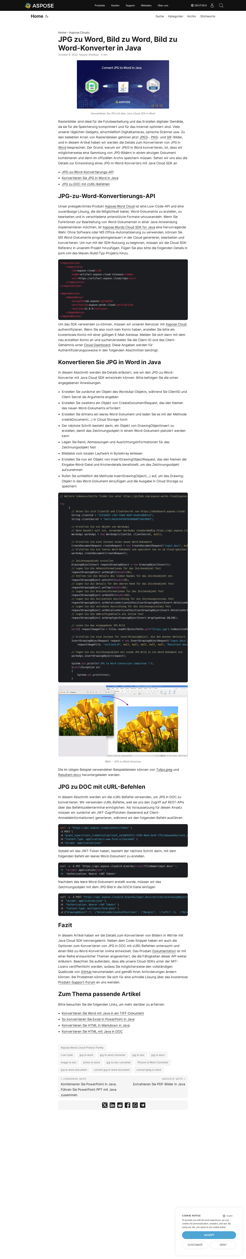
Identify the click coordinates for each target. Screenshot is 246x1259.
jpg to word (86, 1054)
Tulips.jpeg (164, 769)
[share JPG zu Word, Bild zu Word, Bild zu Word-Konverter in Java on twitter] (105, 1105)
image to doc (68, 1062)
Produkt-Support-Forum (76, 982)
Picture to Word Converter (153, 1062)
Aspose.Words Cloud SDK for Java (129, 227)
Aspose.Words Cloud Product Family (82, 1047)
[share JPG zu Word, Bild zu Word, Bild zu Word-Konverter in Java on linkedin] (112, 1105)
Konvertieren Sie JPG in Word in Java (90, 178)
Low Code (67, 1054)
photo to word (91, 1062)
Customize (195, 1244)
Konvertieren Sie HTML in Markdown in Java (96, 1025)
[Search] (221, 5)
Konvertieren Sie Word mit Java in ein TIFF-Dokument (103, 1013)
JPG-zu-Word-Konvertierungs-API (88, 172)
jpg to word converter (113, 1054)
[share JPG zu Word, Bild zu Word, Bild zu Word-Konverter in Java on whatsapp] (135, 1105)
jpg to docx (158, 1054)
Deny (223, 1244)
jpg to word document (74, 1069)
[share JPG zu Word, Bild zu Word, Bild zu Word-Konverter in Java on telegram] (142, 1105)
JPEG (144, 137)
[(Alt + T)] (47, 16)
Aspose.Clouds (79, 32)
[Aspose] (39, 5)
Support (130, 5)
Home (37, 16)
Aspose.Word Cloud (120, 206)
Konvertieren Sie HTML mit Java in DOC (92, 1031)
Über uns (163, 5)
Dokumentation (164, 951)
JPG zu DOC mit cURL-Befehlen (86, 184)
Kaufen (115, 5)
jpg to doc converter (119, 1062)
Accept (209, 1235)
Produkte (100, 5)
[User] (212, 5)
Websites (146, 5)
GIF (169, 137)
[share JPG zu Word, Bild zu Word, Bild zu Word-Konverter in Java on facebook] (127, 1105)
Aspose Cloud (176, 324)
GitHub (86, 972)
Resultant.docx (69, 775)
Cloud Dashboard (97, 345)
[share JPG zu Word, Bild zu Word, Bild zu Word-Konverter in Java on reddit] (120, 1105)
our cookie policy (217, 1227)
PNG (154, 137)
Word (62, 147)
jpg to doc (138, 1054)
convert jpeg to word (149, 1069)
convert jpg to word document (112, 1069)
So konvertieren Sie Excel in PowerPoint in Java (98, 1019)
